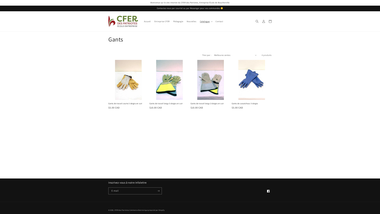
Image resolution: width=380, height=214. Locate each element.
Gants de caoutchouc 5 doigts (245, 103)
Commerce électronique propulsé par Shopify (146, 210)
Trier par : (206, 55)
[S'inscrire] (158, 190)
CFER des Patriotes (121, 210)
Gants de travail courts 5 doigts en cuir (125, 103)
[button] (206, 21)
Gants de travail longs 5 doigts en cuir (166, 103)
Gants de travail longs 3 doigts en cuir (207, 103)
